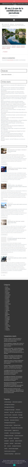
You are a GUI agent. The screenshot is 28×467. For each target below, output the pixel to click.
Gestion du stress (7, 430)
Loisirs (6, 311)
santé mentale (18, 443)
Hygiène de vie (16, 430)
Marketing (7, 314)
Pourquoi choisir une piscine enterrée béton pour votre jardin (14, 95)
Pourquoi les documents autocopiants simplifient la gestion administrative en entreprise (13, 373)
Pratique (7, 320)
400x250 (8, 48)
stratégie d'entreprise (16, 446)
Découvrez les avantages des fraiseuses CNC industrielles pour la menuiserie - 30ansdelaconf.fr (13, 384)
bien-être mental (7, 414)
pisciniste (12, 440)
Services (7, 324)
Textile (6, 327)
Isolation (7, 306)
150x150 (18, 45)
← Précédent (4, 51)
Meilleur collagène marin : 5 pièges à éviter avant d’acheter (14, 104)
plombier (11, 443)
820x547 (4, 48)
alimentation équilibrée (17, 401)
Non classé (7, 316)
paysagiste (6, 440)
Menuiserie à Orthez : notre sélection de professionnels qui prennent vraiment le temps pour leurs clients (17, 186)
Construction (8, 294)
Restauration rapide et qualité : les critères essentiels (15, 4)
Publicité (7, 322)
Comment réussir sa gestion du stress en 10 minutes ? (13, 105)
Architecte (18, 409)
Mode (6, 315)
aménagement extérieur (9, 404)
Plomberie (7, 318)
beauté (6, 290)
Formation (7, 300)
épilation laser (17, 453)
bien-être (12, 412)
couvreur (21, 417)
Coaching (7, 293)
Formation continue (8, 425)
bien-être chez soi (18, 412)
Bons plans (7, 292)
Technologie (7, 325)
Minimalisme (16, 438)
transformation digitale (13, 448)
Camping (6, 417)
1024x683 (8, 47)
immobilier (6, 433)
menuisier (11, 438)
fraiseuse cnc (7, 427)
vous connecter (10, 60)
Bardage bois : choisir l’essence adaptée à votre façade (13, 102)
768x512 (4, 47)
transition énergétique (8, 453)
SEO (5, 446)
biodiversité (15, 414)
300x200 (23, 45)
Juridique (7, 307)
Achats (6, 287)
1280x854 (14, 45)
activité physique (7, 401)
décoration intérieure (14, 420)
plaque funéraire (18, 440)
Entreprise (7, 297)
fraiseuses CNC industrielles (17, 427)
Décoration (7, 296)
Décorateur (6, 420)
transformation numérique (9, 451)
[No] (26, 463)
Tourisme (7, 328)
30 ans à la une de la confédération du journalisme (14, 10)
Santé (8, 148)
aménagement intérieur (9, 407)
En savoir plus (4, 164)
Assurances (7, 289)
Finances (7, 298)
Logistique (7, 310)
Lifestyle (7, 309)
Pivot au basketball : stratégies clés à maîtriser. (13, 343)
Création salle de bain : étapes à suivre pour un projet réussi (14, 97)
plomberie (6, 443)
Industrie (7, 302)
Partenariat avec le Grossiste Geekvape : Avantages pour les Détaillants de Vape (17, 168)
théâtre (5, 448)
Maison (6, 313)
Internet (7, 305)
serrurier (9, 446)
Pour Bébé (7, 319)
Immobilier (7, 301)
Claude (12, 24)
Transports (7, 329)
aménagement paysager (9, 409)
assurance (6, 412)
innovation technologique (15, 433)
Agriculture (7, 288)
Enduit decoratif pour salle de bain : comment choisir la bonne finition (15, 222)
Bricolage (20, 414)
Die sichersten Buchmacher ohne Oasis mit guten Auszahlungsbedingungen (16, 239)
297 (4, 275)
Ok (14, 465)
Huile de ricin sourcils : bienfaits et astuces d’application (13, 87)
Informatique (10, 256)
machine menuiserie (19, 435)
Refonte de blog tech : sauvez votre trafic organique (12, 101)
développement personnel (9, 422)
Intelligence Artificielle (8, 435)
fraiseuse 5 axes (17, 425)
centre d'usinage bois (13, 417)
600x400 (23, 47)
